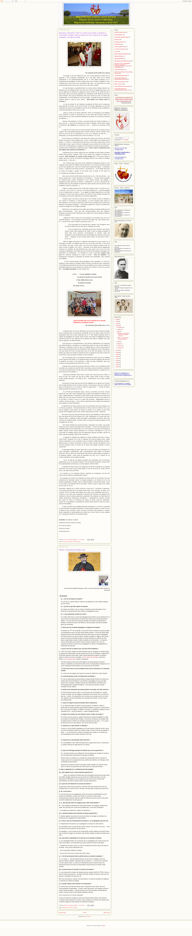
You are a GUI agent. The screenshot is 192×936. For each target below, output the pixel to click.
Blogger (103, 925)
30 (66, 659)
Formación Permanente (67, 541)
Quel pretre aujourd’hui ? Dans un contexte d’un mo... (123, 334)
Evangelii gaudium (119, 41)
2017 (117, 358)
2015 (117, 362)
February (119, 345)
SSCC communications (120, 81)
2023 (117, 323)
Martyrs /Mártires (119, 56)
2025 (117, 319)
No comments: (81, 539)
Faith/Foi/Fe (118, 44)
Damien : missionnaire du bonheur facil (72, 550)
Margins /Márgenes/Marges (121, 53)
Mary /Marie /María (119, 58)
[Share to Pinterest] (93, 539)
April (118, 341)
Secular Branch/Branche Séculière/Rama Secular (121, 78)
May (118, 331)
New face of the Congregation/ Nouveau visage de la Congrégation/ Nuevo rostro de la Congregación (123, 65)
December (120, 327)
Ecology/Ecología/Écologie (121, 37)
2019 (117, 354)
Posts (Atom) (87, 916)
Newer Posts (62, 912)
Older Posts (107, 912)
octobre (70, 659)
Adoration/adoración (120, 32)
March (119, 343)
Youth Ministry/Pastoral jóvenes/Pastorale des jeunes (122, 89)
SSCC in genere (76, 541)
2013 (117, 366)
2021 (117, 350)
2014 (117, 364)
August (119, 329)
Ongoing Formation (120, 69)
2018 (117, 356)
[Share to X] (90, 539)
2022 (117, 325)
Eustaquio (117, 39)
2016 (117, 360)
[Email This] (87, 539)
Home (84, 912)
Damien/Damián (65, 907)
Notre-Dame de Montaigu (90, 657)
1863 (73, 659)
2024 (117, 321)
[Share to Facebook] (92, 539)
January (119, 347)
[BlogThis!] (89, 539)
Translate (126, 139)
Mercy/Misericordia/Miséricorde (122, 61)
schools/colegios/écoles (121, 75)
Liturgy (116, 51)
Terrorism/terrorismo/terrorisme (122, 86)
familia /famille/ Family (120, 46)
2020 (117, 352)
